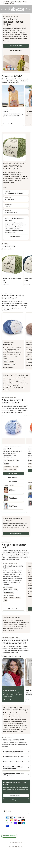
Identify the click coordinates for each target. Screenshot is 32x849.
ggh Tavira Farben (13, 473)
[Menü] (2, 9)
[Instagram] (13, 846)
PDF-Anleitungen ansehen (16, 800)
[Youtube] (16, 846)
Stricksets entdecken (16, 533)
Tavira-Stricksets (13, 481)
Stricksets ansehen (16, 795)
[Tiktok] (19, 846)
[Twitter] (22, 846)
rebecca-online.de (18, 842)
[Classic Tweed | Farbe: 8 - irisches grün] (14, 147)
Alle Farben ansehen (16, 236)
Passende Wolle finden (16, 45)
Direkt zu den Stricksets (16, 50)
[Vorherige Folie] (2, 2)
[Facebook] (10, 846)
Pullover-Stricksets (13, 608)
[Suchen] (5, 9)
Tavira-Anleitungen (13, 477)
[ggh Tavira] (13, 426)
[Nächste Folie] (30, 2)
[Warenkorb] (30, 9)
